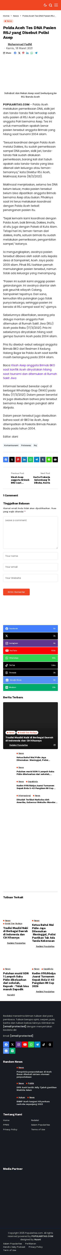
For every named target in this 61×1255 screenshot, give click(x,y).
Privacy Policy (10, 1129)
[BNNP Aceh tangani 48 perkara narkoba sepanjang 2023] (8, 1100)
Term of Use (9, 1250)
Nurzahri (11, 995)
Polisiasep (26, 445)
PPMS (6, 1124)
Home (6, 15)
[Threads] (50, 1044)
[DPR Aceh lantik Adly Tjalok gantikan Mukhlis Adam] (8, 1086)
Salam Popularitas (40, 1124)
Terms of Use (38, 1129)
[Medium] (12, 1051)
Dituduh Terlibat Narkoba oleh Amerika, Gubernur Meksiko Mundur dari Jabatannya (36, 801)
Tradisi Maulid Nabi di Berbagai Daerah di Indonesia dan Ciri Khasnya (29, 739)
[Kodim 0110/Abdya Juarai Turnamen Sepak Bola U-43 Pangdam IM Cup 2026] (8, 785)
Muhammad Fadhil (20, 44)
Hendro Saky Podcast (14, 1247)
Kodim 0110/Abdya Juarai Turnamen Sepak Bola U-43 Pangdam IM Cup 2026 (35, 787)
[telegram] (37, 1044)
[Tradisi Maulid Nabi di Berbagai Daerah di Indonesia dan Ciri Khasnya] (30, 725)
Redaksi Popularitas (18, 745)
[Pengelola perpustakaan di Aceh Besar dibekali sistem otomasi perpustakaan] (8, 1072)
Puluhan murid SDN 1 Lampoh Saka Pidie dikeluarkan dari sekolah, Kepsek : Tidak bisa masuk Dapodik (35, 773)
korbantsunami (11, 445)
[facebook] (6, 1044)
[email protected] (14, 1026)
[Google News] (6, 1051)
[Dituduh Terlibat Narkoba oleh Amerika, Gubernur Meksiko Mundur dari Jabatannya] (8, 799)
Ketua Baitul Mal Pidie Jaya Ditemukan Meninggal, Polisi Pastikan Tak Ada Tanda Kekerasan (35, 758)
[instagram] (19, 1044)
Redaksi (35, 1120)
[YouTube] (25, 1044)
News (16, 15)
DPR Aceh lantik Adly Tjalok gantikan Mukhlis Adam (37, 1088)
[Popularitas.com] (12, 5)
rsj (35, 445)
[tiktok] (44, 1044)
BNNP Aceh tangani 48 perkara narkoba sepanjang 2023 (33, 1102)
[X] (12, 1044)
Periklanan (30, 1243)
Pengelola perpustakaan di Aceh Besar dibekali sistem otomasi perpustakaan (34, 1074)
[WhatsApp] (31, 1044)
